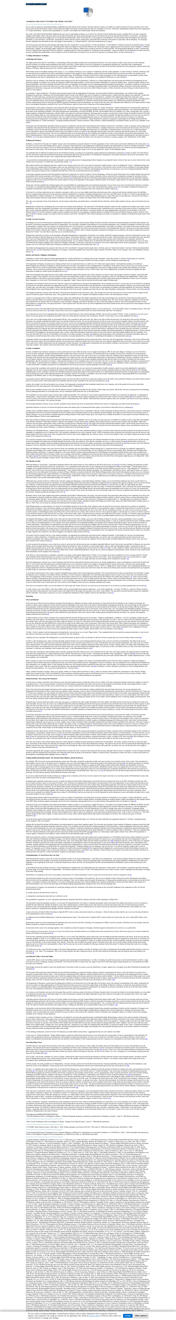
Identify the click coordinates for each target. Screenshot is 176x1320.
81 (102, 770)
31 (137, 316)
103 (146, 1039)
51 (108, 484)
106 (128, 1065)
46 (126, 441)
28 (148, 289)
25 (32, 251)
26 (128, 260)
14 (71, 162)
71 (94, 671)
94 (30, 919)
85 (135, 801)
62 (145, 585)
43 (87, 423)
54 (145, 515)
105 (46, 1053)
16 (71, 178)
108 (129, 1074)
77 (131, 738)
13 (125, 153)
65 (122, 629)
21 (32, 216)
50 (69, 477)
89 (117, 842)
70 (77, 668)
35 (84, 345)
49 (118, 464)
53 (82, 503)
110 (110, 1098)
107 (33, 1071)
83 (76, 792)
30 (48, 310)
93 (51, 914)
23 (98, 244)
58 (58, 551)
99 (33, 969)
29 (40, 305)
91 (83, 852)
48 (37, 456)
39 (82, 386)
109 (77, 1087)
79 (66, 754)
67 (92, 648)
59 (128, 559)
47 (122, 445)
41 (138, 404)
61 (132, 577)
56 (51, 541)
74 (88, 727)
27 (67, 271)
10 (86, 133)
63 (113, 593)
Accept (128, 1316)
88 (112, 841)
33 (91, 334)
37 (137, 370)
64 (48, 614)
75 (62, 734)
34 (130, 336)
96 (64, 944)
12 (148, 144)
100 (113, 980)
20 (35, 212)
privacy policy (94, 1316)
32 (139, 323)
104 (101, 1049)
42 (132, 407)
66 (141, 637)
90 (89, 848)
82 (63, 778)
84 (52, 794)
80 (124, 763)
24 (38, 250)
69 (95, 666)
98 (33, 953)
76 (30, 736)
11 (34, 137)
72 (70, 698)
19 (30, 203)
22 (75, 232)
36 (111, 364)
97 (41, 946)
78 (56, 747)
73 (41, 711)
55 (89, 532)
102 (116, 1005)
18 (117, 189)
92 (130, 875)
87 (91, 833)
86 (35, 815)
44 (88, 427)
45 (50, 436)
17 (43, 181)
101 (45, 996)
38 (108, 381)
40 (131, 397)
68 (134, 653)
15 (99, 171)
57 (104, 548)
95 (52, 933)
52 (64, 492)
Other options (141, 1316)
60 (70, 569)
